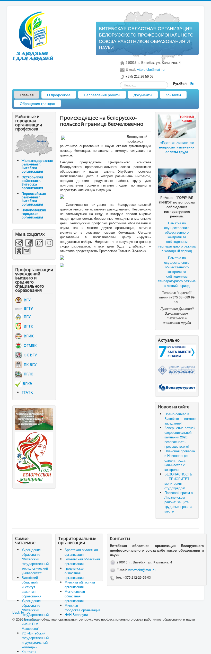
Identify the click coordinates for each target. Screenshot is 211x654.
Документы (143, 94)
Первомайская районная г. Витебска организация (34, 199)
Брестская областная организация (81, 552)
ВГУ (26, 299)
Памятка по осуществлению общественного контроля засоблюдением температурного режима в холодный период (177, 236)
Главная (27, 94)
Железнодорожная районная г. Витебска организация (37, 166)
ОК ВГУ (29, 354)
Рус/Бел (180, 83)
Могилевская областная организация (75, 596)
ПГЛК (27, 374)
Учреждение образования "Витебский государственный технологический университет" (35, 561)
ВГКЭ (27, 383)
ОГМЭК (29, 345)
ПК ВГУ (29, 364)
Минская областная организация (80, 584)
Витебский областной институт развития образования (31, 586)
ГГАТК (27, 392)
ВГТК (27, 326)
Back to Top (21, 612)
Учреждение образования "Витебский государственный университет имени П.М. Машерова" (35, 614)
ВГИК (27, 335)
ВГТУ (27, 308)
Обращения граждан (37, 103)
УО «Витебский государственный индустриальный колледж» (35, 640)
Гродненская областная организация (74, 573)
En (192, 83)
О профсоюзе (59, 94)
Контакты (173, 94)
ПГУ (26, 316)
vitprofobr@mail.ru (150, 70)
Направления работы (102, 94)
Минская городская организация (82, 607)
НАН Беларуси (76, 614)
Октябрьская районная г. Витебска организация (32, 182)
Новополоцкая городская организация (34, 213)
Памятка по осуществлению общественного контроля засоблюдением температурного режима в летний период (177, 271)
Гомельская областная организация (82, 561)
